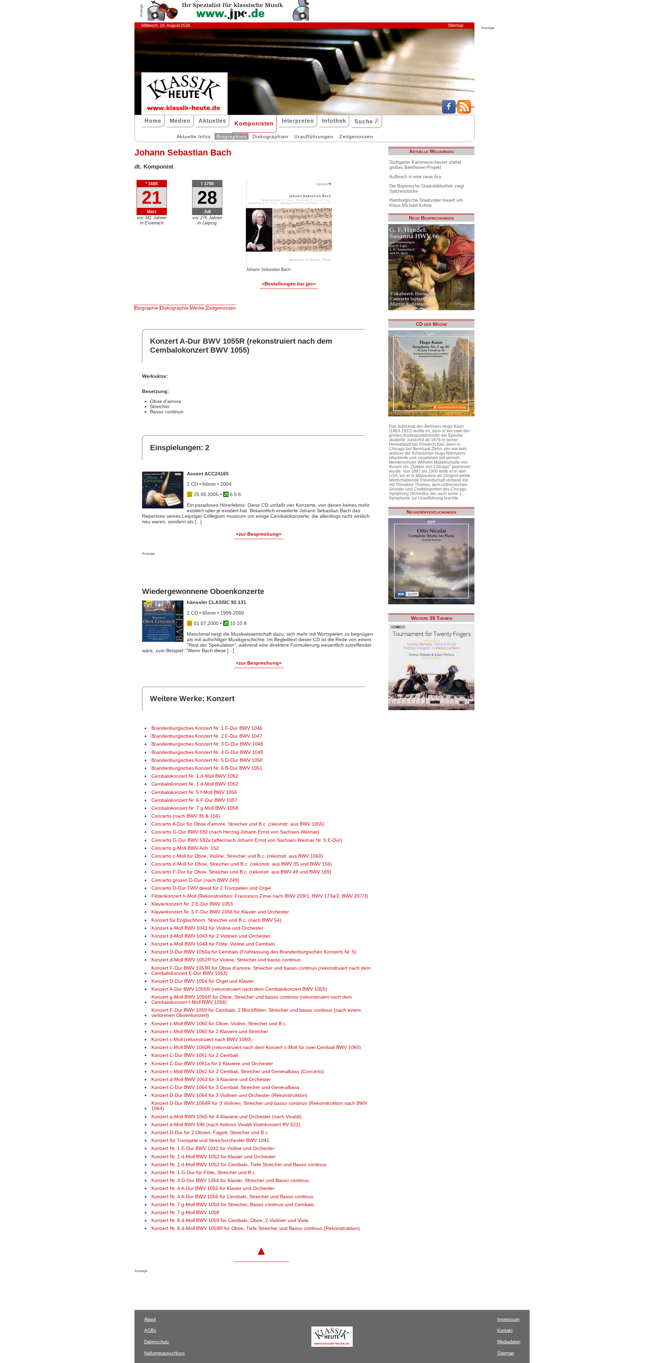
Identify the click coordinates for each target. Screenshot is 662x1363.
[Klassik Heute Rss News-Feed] (464, 112)
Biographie (146, 308)
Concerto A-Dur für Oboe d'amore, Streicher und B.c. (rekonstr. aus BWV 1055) (237, 824)
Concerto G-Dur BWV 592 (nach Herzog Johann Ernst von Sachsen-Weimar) (235, 832)
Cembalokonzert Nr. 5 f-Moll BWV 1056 (194, 792)
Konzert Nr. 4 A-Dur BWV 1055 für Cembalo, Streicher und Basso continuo (232, 1196)
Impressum (508, 1319)
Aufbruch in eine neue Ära (415, 176)
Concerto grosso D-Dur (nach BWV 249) (195, 880)
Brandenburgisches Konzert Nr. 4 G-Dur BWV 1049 (207, 752)
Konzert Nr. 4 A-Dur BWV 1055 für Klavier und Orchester (212, 1188)
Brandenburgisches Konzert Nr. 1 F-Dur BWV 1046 (206, 728)
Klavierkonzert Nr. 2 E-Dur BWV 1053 (192, 904)
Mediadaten (508, 1341)
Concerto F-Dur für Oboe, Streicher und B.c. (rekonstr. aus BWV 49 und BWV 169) (241, 872)
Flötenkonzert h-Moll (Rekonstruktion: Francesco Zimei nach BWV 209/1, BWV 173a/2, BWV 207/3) (259, 896)
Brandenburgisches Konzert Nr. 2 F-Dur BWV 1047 (206, 736)
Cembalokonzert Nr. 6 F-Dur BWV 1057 (194, 800)
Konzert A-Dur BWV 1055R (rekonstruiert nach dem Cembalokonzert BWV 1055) (239, 989)
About (150, 1319)
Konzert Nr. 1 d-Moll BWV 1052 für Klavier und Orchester (213, 1156)
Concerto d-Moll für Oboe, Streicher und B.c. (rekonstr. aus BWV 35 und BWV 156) (241, 864)
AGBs (150, 1330)
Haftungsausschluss (164, 1353)
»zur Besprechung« (259, 534)
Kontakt (505, 1330)
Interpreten (298, 121)
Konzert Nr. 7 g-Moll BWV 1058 (185, 1212)
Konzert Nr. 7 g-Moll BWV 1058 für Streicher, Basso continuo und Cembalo (232, 1204)
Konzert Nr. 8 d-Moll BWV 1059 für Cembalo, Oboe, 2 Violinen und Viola (229, 1220)
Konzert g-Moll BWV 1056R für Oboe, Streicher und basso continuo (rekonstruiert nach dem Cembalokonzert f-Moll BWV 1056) (251, 1000)
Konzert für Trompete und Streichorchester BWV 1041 (210, 1140)
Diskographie (174, 308)
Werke (197, 308)
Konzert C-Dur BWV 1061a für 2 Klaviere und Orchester (212, 1063)
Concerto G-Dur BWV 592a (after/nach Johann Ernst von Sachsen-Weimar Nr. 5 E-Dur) (246, 840)
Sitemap (455, 25)
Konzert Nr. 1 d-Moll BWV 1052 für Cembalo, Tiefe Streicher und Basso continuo (239, 1164)
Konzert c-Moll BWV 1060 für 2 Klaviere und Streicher (209, 1031)
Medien (180, 121)
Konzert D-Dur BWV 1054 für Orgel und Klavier (202, 981)
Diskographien (270, 136)
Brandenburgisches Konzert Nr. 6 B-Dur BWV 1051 (206, 768)
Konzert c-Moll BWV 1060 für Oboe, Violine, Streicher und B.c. (219, 1023)
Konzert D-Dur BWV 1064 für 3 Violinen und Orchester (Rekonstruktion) (229, 1095)
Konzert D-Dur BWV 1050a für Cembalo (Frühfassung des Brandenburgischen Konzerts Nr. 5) (254, 952)
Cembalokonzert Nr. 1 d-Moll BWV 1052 (194, 776)
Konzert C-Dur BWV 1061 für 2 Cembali (194, 1055)
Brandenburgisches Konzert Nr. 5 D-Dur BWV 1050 (207, 760)
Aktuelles (212, 121)
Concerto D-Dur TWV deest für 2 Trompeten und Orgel (211, 888)
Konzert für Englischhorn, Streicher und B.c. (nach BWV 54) (216, 920)
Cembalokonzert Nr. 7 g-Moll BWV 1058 (194, 808)
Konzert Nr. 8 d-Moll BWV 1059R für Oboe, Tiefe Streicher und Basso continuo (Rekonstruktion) (255, 1228)
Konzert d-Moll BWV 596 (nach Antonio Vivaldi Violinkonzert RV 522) (225, 1124)
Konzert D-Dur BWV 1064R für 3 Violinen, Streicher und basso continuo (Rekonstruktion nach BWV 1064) (259, 1106)
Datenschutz (156, 1341)
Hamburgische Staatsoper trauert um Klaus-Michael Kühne (426, 203)
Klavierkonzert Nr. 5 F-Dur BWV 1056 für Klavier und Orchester (220, 912)
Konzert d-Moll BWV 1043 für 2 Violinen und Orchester (210, 936)
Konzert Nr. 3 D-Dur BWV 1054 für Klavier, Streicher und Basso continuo (230, 1180)
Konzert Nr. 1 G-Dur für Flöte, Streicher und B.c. (203, 1172)
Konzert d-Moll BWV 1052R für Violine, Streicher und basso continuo (226, 959)
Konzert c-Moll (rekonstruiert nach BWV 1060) (201, 1039)
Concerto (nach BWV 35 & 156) (185, 816)
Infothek (334, 121)
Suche (364, 121)
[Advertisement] (222, 569)
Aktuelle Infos (194, 136)
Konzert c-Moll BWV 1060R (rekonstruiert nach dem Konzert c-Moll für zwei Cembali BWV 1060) (256, 1047)
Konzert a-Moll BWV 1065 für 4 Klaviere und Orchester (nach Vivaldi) (226, 1116)
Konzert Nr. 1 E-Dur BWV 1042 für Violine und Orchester (212, 1148)
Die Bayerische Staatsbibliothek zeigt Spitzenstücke (426, 188)
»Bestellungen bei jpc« (289, 283)
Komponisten (254, 124)
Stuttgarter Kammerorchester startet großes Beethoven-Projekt (425, 165)
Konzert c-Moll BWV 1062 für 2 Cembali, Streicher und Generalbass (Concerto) (237, 1071)
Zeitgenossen (356, 136)
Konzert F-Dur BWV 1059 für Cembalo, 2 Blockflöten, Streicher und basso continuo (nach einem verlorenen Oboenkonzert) (256, 1013)
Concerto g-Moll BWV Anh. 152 (185, 848)
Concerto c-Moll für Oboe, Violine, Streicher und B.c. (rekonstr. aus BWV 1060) (237, 856)
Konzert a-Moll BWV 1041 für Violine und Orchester (207, 928)
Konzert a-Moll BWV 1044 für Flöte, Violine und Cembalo (213, 944)
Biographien (232, 136)
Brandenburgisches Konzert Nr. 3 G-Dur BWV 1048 (207, 744)
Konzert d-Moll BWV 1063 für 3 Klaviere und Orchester (211, 1079)
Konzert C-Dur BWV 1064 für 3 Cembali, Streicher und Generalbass (225, 1087)
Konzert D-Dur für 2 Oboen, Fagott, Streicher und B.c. (210, 1132)
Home (152, 121)
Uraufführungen (313, 136)
